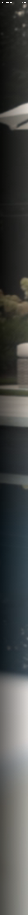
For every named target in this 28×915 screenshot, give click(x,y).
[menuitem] (22, 2)
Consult (5, 459)
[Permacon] (7, 3)
